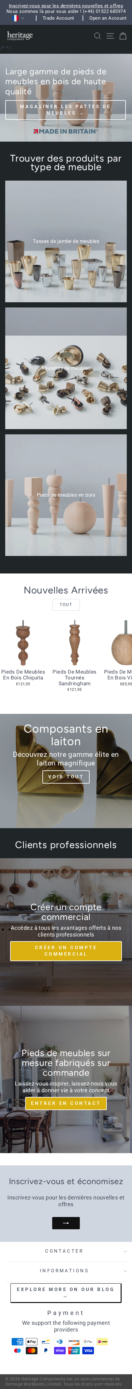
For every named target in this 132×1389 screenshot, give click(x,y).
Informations (64, 1271)
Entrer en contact (66, 1103)
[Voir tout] (66, 771)
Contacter (64, 1251)
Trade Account (58, 18)
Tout (66, 604)
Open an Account (107, 18)
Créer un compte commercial (66, 951)
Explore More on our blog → (66, 1293)
